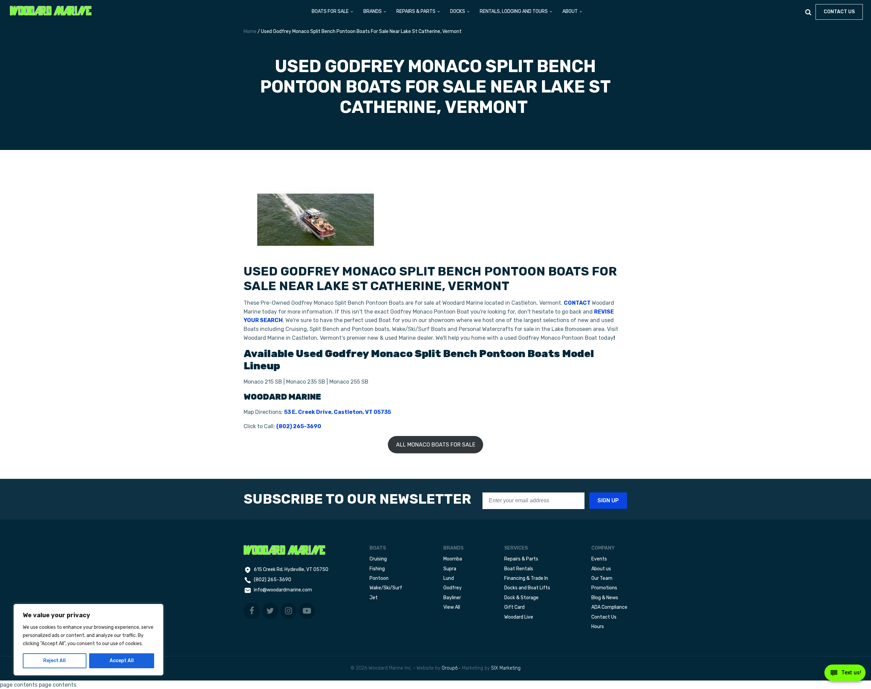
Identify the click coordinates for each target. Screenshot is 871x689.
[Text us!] (845, 674)
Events (599, 559)
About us (601, 569)
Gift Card (514, 607)
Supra (449, 569)
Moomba (452, 559)
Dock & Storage (521, 598)
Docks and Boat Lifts (527, 588)
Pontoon (379, 578)
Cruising (378, 559)
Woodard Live (518, 617)
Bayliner (452, 598)
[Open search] (808, 12)
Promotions (604, 588)
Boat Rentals (518, 569)
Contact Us (604, 617)
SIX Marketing (506, 668)
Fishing (377, 569)
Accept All (122, 660)
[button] (333, 12)
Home (250, 31)
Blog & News (604, 598)
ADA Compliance (609, 607)
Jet (373, 598)
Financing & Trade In (526, 578)
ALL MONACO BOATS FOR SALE (435, 444)
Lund (448, 578)
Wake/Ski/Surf (385, 588)
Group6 (450, 668)
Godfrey (452, 588)
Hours (597, 626)
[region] (88, 639)
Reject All (54, 660)
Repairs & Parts (521, 559)
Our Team (601, 578)
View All (451, 607)
